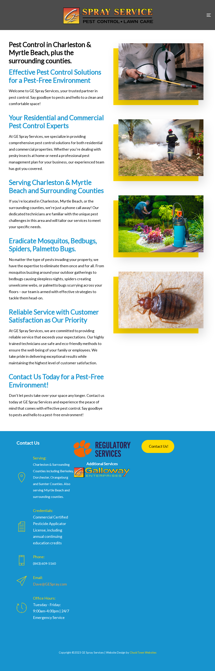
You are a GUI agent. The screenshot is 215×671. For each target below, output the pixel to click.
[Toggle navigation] (176, 15)
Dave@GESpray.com (50, 584)
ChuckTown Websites (143, 652)
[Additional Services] (102, 472)
